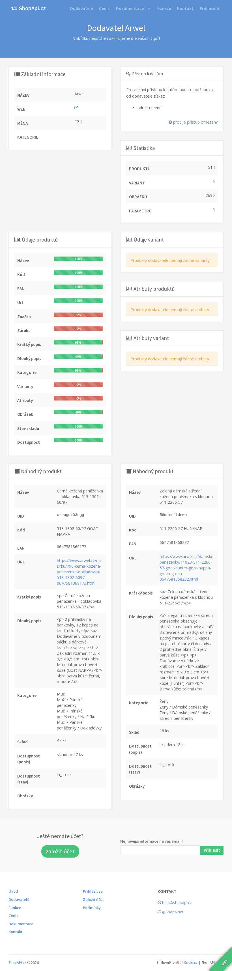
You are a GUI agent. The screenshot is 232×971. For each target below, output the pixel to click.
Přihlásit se (93, 891)
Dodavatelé (18, 899)
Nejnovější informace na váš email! (151, 841)
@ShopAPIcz (173, 911)
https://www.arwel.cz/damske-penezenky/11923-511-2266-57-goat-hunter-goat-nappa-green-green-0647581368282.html (187, 568)
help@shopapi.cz (177, 902)
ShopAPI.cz (17, 962)
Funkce (14, 907)
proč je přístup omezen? (195, 122)
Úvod (13, 891)
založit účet (60, 851)
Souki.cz (191, 962)
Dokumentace (130, 8)
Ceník (13, 915)
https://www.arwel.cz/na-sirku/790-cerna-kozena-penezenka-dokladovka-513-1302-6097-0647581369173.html (79, 572)
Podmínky (92, 907)
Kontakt (15, 931)
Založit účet (93, 899)
